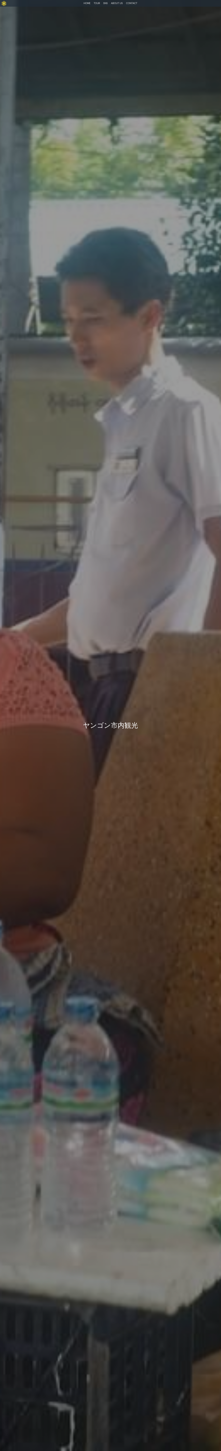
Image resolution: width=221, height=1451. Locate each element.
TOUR (97, 3)
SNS (105, 3)
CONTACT (131, 3)
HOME (87, 3)
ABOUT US (117, 3)
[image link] (4, 3)
